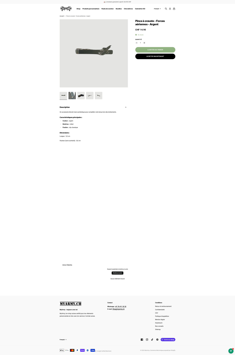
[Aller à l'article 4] (89, 95)
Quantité (138, 39)
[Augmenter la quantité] (144, 43)
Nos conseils (159, 326)
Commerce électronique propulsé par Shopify (162, 350)
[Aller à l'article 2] (72, 95)
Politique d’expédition (162, 316)
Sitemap (158, 329)
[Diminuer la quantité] (136, 43)
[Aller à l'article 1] (63, 95)
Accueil (62, 16)
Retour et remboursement (163, 306)
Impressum (158, 323)
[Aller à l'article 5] (98, 95)
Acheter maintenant (155, 56)
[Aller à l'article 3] (81, 95)
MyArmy (147, 350)
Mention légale (160, 319)
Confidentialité (159, 310)
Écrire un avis (117, 273)
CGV (156, 313)
